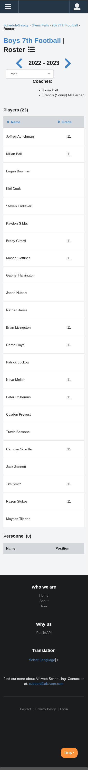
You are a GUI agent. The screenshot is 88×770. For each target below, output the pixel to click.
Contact (25, 709)
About (44, 601)
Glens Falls (40, 25)
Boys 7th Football (32, 40)
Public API (44, 633)
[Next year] (68, 63)
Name (15, 122)
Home (44, 595)
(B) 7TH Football (65, 25)
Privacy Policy (45, 709)
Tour (43, 606)
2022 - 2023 (44, 63)
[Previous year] (20, 63)
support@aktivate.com (46, 684)
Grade (67, 122)
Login (64, 709)
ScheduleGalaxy (16, 25)
